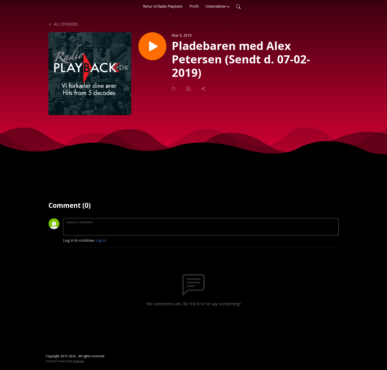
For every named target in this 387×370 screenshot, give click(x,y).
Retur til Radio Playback (163, 6)
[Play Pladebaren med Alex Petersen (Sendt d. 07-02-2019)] (152, 46)
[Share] (203, 88)
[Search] (238, 6)
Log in (100, 240)
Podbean (78, 361)
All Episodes (65, 24)
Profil (193, 6)
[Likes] (174, 88)
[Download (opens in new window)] (188, 88)
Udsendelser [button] (215, 6)
